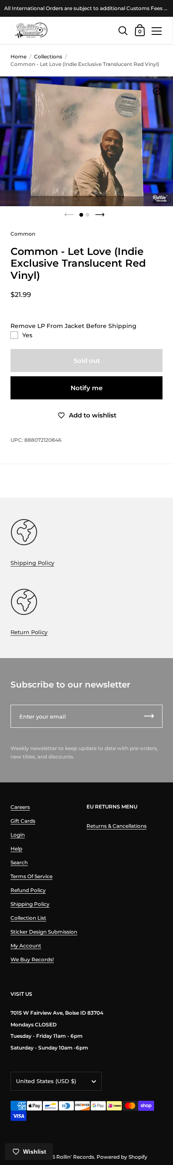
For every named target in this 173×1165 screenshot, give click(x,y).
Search (19, 862)
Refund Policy (28, 890)
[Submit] (149, 716)
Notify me (86, 388)
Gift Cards (22, 821)
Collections (48, 56)
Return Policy (28, 632)
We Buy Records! (32, 959)
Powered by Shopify (122, 1157)
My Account (25, 945)
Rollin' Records (75, 1157)
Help (16, 848)
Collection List (28, 918)
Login (17, 835)
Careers (20, 807)
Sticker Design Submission (43, 932)
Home (18, 56)
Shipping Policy (32, 562)
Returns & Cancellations (116, 826)
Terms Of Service (31, 876)
